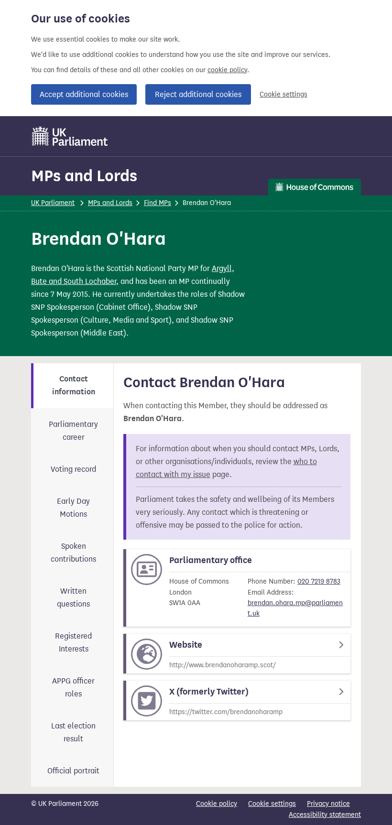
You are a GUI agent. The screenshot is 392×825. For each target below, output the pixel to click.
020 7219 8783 (318, 581)
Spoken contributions (73, 553)
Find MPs (157, 203)
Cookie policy (216, 804)
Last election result (73, 732)
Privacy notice (328, 804)
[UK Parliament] (70, 136)
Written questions (73, 597)
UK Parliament (53, 203)
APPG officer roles (73, 687)
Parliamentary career (73, 431)
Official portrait (73, 770)
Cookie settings (283, 94)
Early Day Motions (73, 508)
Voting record (73, 469)
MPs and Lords (84, 175)
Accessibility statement (325, 815)
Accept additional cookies (84, 94)
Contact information (73, 385)
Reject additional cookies (198, 94)
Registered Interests (73, 642)
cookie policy (227, 70)
